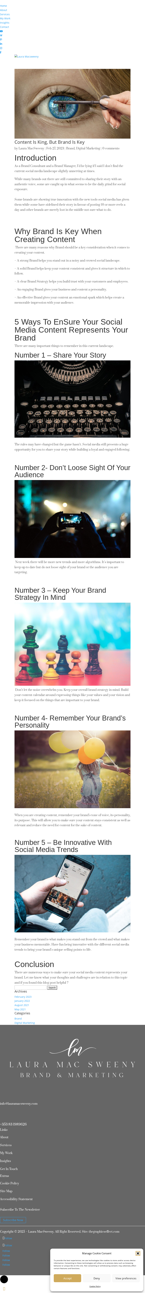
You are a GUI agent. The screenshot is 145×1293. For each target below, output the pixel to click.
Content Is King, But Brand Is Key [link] (49, 142)
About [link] (4, 1137)
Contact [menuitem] (4, 27)
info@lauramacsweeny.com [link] (18, 1104)
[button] (138, 1253)
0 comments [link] (111, 148)
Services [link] (6, 1145)
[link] (26, 56)
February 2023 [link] (22, 996)
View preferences (125, 1278)
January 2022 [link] (22, 1000)
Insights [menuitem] (4, 22)
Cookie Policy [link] (95, 1286)
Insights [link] (5, 1161)
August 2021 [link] (21, 1005)
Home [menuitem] (3, 5)
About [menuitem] (3, 10)
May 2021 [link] (20, 1009)
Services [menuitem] (5, 14)
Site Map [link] (6, 1191)
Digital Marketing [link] (88, 148)
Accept (67, 1278)
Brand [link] (70, 148)
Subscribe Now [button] (13, 1220)
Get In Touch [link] (9, 1169)
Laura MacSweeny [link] (31, 148)
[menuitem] (1, 31)
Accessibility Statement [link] (16, 1199)
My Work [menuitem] (5, 18)
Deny (97, 1278)
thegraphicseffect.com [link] (104, 1232)
